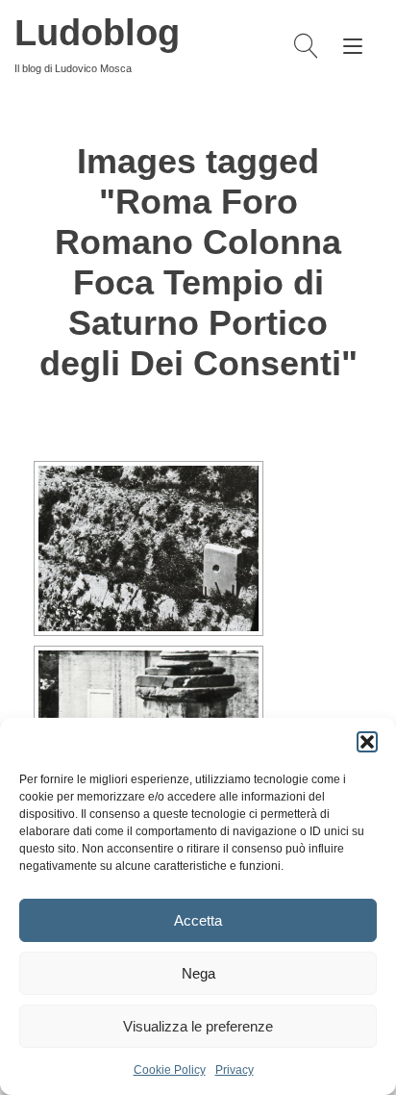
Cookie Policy (170, 1070)
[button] (367, 741)
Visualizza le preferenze (198, 1026)
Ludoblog (97, 32)
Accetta (198, 920)
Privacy (234, 1070)
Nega (198, 973)
